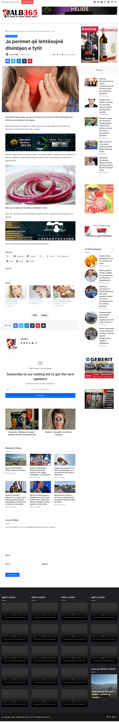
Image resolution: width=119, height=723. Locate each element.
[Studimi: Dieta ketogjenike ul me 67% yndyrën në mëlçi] (91, 261)
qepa (45, 315)
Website (45, 564)
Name (8, 555)
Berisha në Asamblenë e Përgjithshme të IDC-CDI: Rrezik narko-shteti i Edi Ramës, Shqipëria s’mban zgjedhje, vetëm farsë (40, 499)
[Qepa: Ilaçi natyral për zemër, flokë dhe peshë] (64, 291)
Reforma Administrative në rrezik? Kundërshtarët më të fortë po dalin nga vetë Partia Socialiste (106, 86)
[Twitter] (27, 343)
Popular (99, 70)
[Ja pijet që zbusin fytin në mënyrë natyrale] (16, 291)
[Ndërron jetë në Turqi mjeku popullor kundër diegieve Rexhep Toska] (91, 145)
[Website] (22, 343)
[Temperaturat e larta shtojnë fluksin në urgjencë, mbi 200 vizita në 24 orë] (91, 317)
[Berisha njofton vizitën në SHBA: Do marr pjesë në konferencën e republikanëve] (91, 275)
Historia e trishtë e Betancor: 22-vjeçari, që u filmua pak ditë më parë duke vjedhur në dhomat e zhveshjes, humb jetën (15, 499)
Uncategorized (18, 31)
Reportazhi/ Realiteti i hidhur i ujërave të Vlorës (103, 694)
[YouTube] (33, 343)
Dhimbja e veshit (35, 299)
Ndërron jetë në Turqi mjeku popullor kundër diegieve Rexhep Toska (105, 146)
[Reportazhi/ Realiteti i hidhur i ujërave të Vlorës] (15, 460)
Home (9, 31)
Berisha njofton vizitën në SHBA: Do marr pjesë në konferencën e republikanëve (106, 275)
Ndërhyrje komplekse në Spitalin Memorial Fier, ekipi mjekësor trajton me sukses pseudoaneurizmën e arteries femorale (106, 296)
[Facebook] (24, 343)
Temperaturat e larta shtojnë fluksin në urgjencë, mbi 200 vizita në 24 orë (106, 317)
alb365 (12, 54)
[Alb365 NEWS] (20, 13)
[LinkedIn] (30, 343)
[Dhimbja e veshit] (40, 291)
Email (8, 564)
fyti (35, 315)
